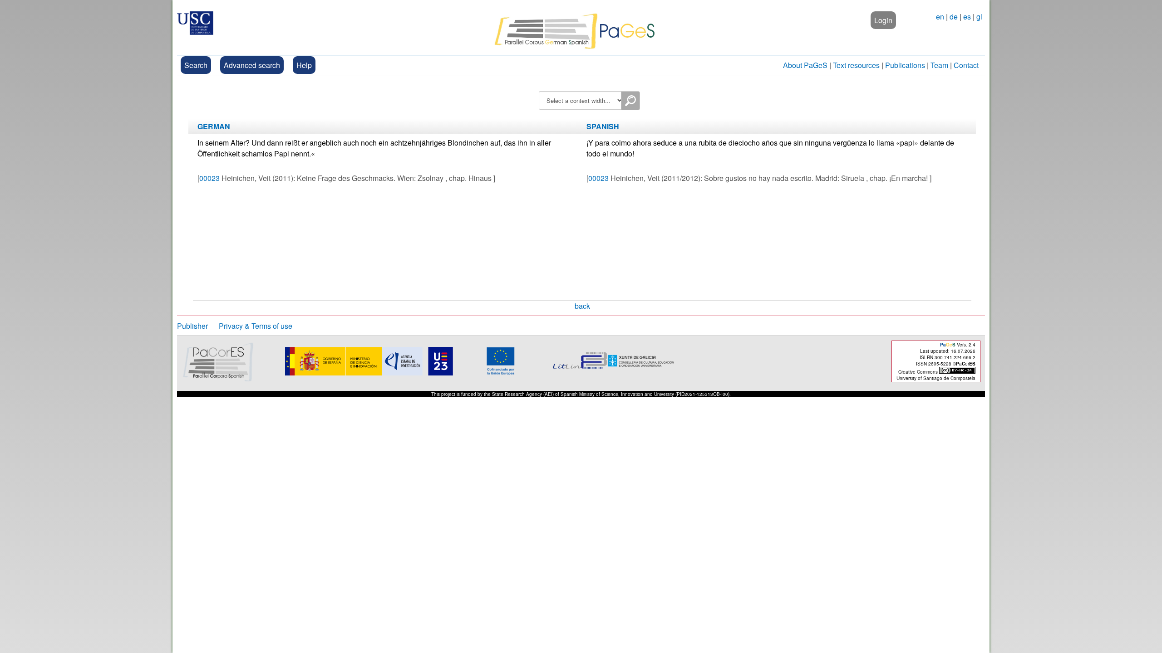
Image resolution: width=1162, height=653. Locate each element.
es (967, 16)
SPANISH (602, 126)
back (582, 306)
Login (883, 20)
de (954, 16)
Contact (966, 65)
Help (304, 65)
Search (195, 65)
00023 (209, 178)
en (940, 16)
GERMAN (213, 126)
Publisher (192, 326)
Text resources (856, 65)
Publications (905, 65)
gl (979, 16)
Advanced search (252, 65)
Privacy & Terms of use (255, 326)
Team (939, 65)
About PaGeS (805, 65)
